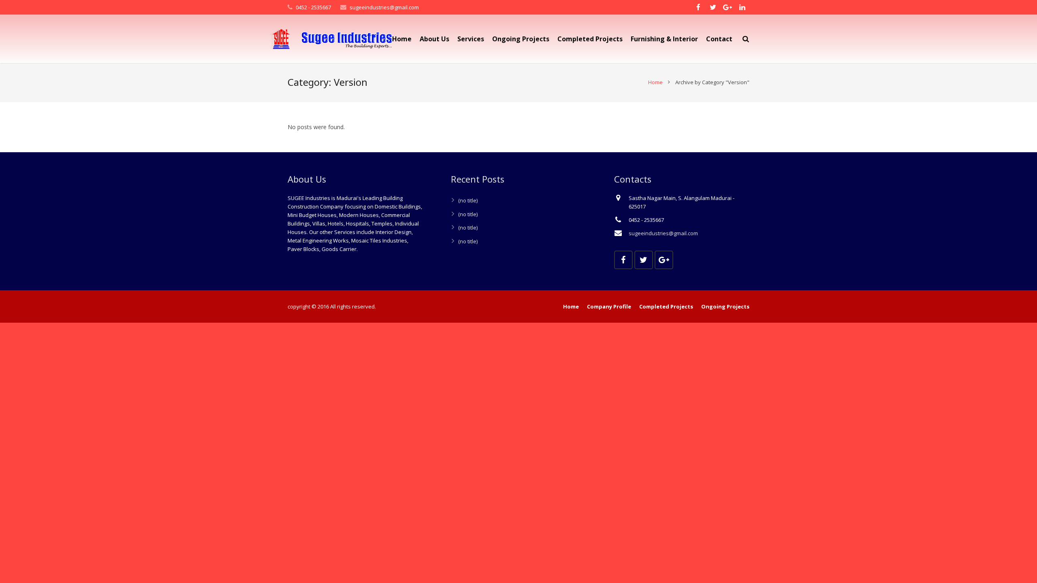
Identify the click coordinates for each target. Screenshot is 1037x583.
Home (655, 82)
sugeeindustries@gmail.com (384, 7)
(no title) (468, 200)
